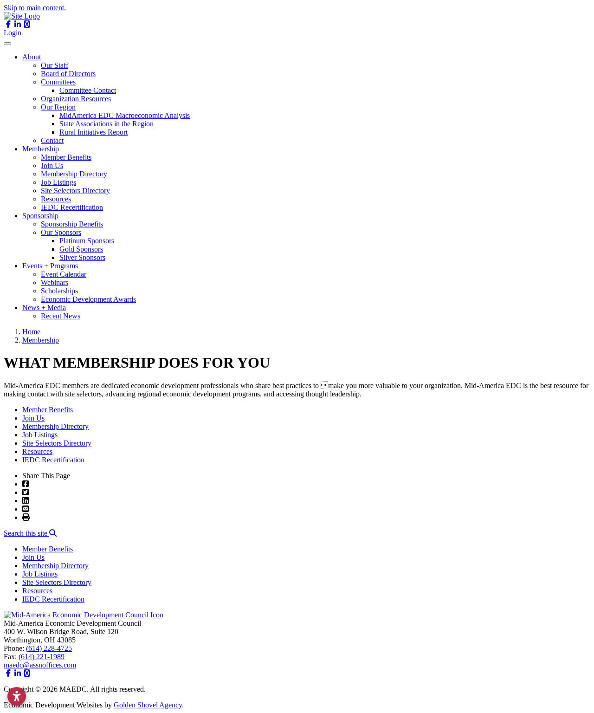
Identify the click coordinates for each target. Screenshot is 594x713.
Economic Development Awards (88, 299)
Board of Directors (68, 74)
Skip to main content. (35, 8)
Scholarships (59, 291)
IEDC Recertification (72, 207)
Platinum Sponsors (86, 241)
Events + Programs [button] (50, 266)
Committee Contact (87, 90)
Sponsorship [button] (40, 216)
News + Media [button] (44, 307)
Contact (52, 140)
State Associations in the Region (106, 124)
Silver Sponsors (82, 257)
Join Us (52, 165)
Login (12, 33)
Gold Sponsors (81, 249)
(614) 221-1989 (42, 657)
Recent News (60, 316)
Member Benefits (66, 157)
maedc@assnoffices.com (40, 665)
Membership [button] (40, 149)
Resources (56, 199)
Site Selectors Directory (75, 190)
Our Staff (54, 65)
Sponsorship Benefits (72, 224)
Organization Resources (76, 99)
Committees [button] (58, 82)
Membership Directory (74, 174)
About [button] (31, 57)
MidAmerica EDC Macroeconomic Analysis (124, 115)
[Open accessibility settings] (16, 696)
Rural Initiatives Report (93, 132)
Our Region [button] (58, 107)
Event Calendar (63, 274)
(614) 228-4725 (49, 648)
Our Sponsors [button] (61, 232)
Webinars (54, 282)
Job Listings (58, 182)
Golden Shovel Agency (148, 705)
